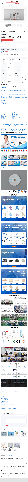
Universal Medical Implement (13, 466)
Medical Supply (8, 5)
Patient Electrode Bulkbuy (20, 475)
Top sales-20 (2, 459)
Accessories (22, 458)
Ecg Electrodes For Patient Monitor (12, 475)
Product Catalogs (11, 455)
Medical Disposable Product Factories (20, 471)
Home (1, 5)
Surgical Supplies (3, 466)
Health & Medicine (4, 5)
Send (7, 425)
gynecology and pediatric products (18, 458)
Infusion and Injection (9, 459)
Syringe (7, 466)
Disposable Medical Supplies (13, 5)
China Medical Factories (4, 471)
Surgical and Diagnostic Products (11, 458)
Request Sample (13, 41)
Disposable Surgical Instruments (5, 468)
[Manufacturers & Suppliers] (14, 1)
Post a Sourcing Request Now (22, 425)
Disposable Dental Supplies (21, 466)
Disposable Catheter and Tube (4, 458)
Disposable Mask (12, 468)
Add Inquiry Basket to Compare (14, 27)
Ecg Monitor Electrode (3, 475)
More (1, 476)
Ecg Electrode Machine (22, 473)
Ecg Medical (10, 473)
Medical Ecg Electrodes (15, 473)
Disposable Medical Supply (4, 473)
